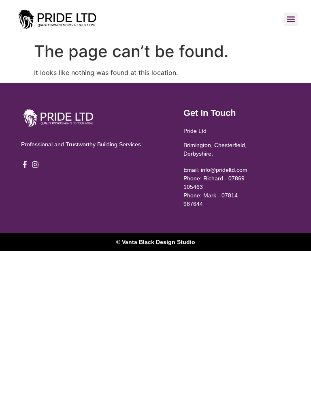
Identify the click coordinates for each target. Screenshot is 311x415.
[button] (291, 19)
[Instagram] (35, 164)
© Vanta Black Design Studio (155, 242)
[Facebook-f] (24, 164)
